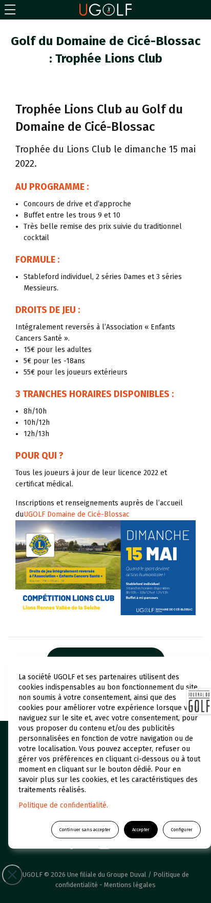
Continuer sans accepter (85, 829)
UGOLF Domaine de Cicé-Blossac (77, 514)
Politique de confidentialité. (63, 805)
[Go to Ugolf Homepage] (105, 10)
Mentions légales (130, 885)
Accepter (141, 829)
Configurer (182, 829)
